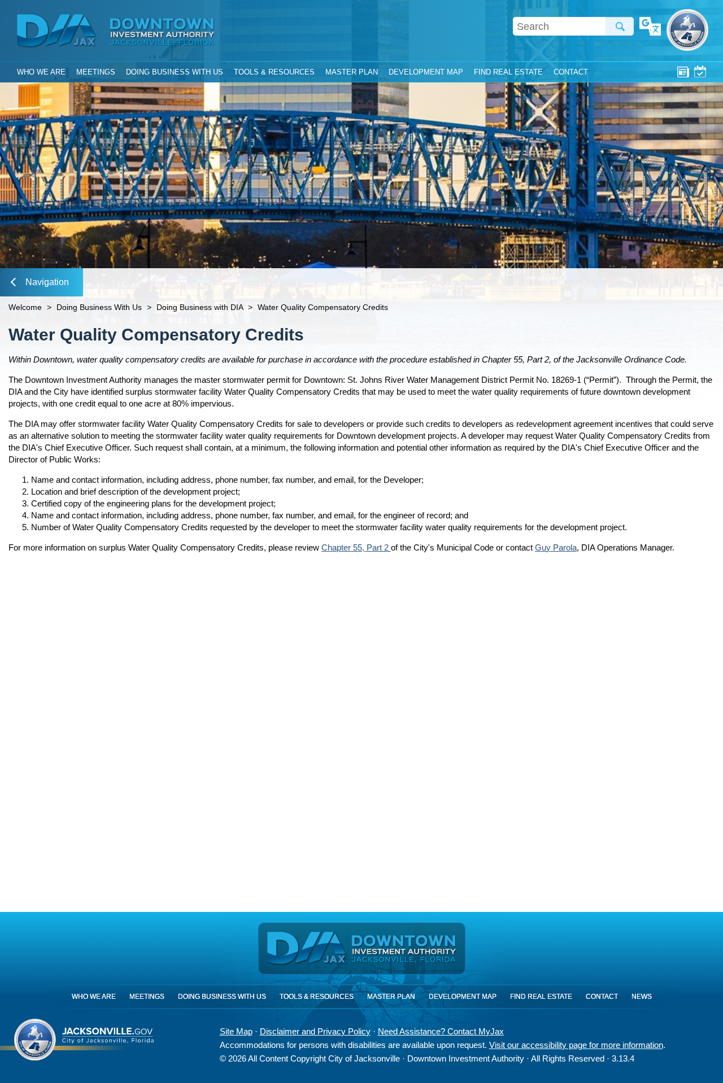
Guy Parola (556, 547)
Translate (650, 27)
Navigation (47, 282)
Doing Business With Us (174, 72)
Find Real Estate (508, 72)
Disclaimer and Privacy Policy (315, 1031)
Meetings (700, 71)
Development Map (426, 72)
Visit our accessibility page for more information (576, 1045)
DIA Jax (58, 31)
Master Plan (351, 72)
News (683, 71)
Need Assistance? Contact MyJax (441, 1031)
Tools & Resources (274, 72)
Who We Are (41, 72)
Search (620, 26)
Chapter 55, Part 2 (356, 547)
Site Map (236, 1031)
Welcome (25, 307)
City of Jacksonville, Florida (687, 30)
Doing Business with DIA (199, 307)
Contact (571, 72)
